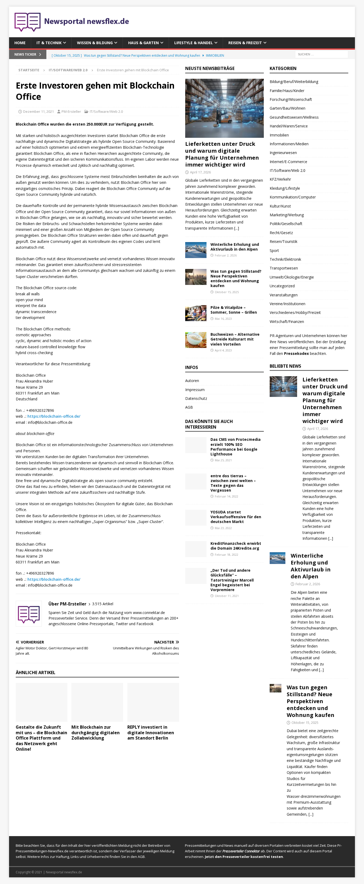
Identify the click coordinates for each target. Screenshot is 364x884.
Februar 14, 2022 (226, 496)
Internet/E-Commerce (288, 161)
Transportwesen (284, 268)
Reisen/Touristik (283, 241)
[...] (236, 228)
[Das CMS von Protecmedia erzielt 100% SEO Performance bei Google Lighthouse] (196, 445)
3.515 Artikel (102, 603)
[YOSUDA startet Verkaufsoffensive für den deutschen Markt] (196, 518)
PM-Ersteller (71, 111)
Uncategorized (282, 285)
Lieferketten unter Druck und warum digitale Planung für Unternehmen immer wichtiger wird (222, 154)
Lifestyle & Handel (193, 42)
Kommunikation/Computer (293, 197)
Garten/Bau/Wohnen (287, 108)
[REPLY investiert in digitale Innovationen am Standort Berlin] (153, 702)
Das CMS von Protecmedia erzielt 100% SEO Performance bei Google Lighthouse (236, 446)
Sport (274, 250)
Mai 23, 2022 (223, 528)
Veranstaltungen (284, 294)
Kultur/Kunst (280, 206)
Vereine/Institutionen (287, 303)
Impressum (195, 389)
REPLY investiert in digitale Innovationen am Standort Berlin (150, 732)
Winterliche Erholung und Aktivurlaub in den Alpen (235, 247)
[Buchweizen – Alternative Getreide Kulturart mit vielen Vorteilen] (196, 340)
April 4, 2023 (223, 350)
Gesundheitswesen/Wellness (294, 117)
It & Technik (49, 42)
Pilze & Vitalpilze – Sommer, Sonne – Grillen (234, 310)
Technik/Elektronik (285, 259)
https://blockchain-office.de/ (53, 416)
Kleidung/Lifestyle (285, 188)
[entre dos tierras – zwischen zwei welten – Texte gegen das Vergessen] (196, 481)
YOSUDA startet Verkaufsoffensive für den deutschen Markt (236, 516)
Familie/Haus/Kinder (287, 90)
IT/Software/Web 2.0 (106, 111)
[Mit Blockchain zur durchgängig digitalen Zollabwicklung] (97, 702)
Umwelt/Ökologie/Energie (292, 277)
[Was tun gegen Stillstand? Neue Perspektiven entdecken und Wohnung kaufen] (196, 277)
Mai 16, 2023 (223, 319)
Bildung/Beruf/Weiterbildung (294, 81)
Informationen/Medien (289, 143)
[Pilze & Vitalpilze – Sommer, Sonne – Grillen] (196, 313)
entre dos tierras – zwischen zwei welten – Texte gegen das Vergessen (233, 483)
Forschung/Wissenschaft (291, 99)
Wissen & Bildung (95, 42)
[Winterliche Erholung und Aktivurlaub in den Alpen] (196, 250)
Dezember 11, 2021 (38, 111)
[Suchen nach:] (321, 54)
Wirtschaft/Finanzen (287, 321)
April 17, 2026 (200, 172)
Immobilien (279, 135)
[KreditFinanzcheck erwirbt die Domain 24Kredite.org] (196, 549)
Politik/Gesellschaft (286, 223)
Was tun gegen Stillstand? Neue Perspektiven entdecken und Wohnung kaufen (236, 278)
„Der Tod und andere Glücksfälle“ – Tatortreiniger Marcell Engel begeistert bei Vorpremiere (232, 580)
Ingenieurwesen (283, 152)
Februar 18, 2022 (226, 555)
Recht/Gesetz (281, 232)
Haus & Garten (143, 42)
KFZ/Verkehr (280, 179)
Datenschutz (196, 398)
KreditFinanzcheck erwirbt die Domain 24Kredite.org (236, 546)
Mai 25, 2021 (223, 460)
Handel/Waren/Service (289, 125)
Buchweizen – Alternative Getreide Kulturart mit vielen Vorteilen (235, 339)
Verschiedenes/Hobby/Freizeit (295, 312)
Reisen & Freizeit (245, 42)
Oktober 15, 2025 (227, 292)
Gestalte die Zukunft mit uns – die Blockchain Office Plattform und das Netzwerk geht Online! (41, 738)
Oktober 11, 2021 (227, 596)
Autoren (192, 380)
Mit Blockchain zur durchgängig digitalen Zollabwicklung (95, 732)
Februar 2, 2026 (226, 255)
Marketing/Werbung (287, 214)
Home (20, 42)
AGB (189, 407)
